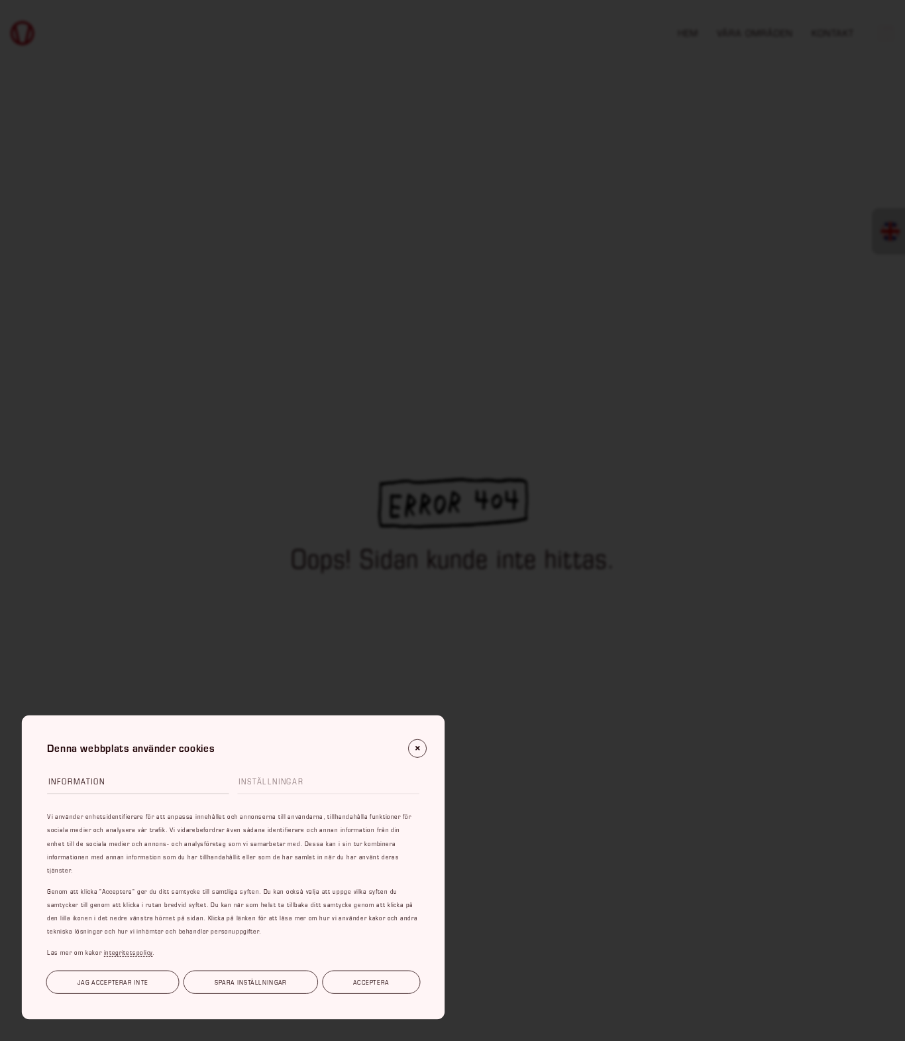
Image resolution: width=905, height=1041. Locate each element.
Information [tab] (76, 781)
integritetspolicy (128, 952)
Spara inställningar (251, 982)
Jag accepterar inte (113, 982)
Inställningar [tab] (271, 781)
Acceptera (371, 982)
